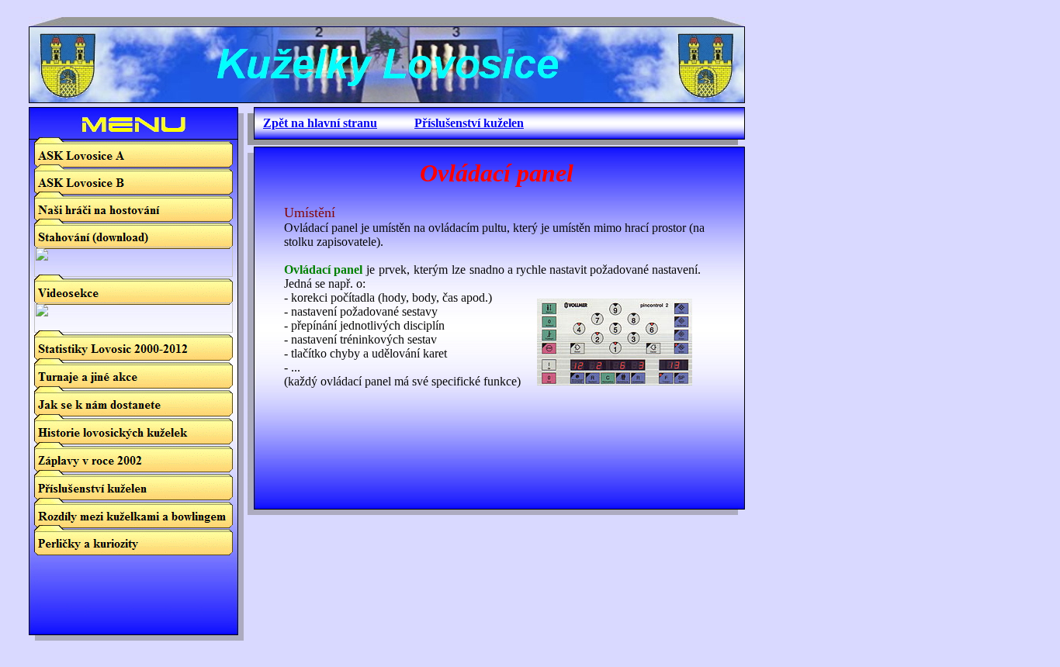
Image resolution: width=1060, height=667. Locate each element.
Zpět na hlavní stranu (320, 123)
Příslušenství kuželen (469, 123)
